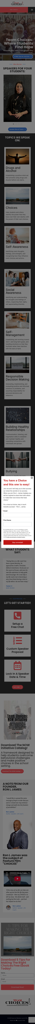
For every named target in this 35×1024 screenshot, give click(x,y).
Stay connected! (17, 542)
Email (5, 511)
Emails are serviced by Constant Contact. (15, 537)
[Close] (31, 478)
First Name (7, 520)
